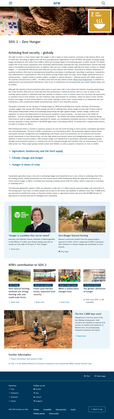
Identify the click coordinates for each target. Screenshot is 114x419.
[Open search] (103, 3)
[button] (57, 151)
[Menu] (11, 3)
